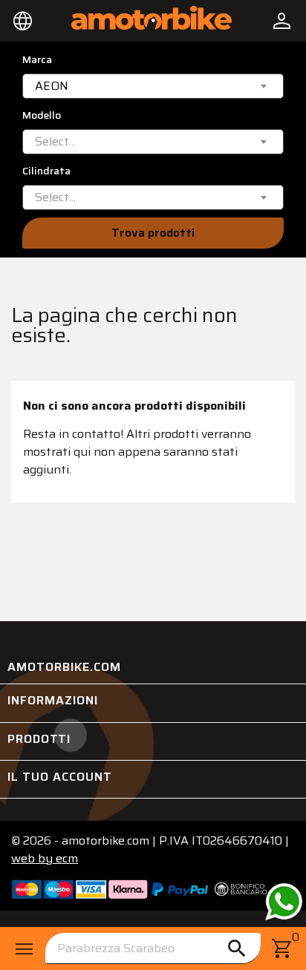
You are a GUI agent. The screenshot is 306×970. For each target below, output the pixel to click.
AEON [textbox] (51, 86)
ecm (44, 858)
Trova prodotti (153, 232)
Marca (37, 60)
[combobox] (153, 86)
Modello (41, 115)
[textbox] (55, 142)
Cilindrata (46, 171)
